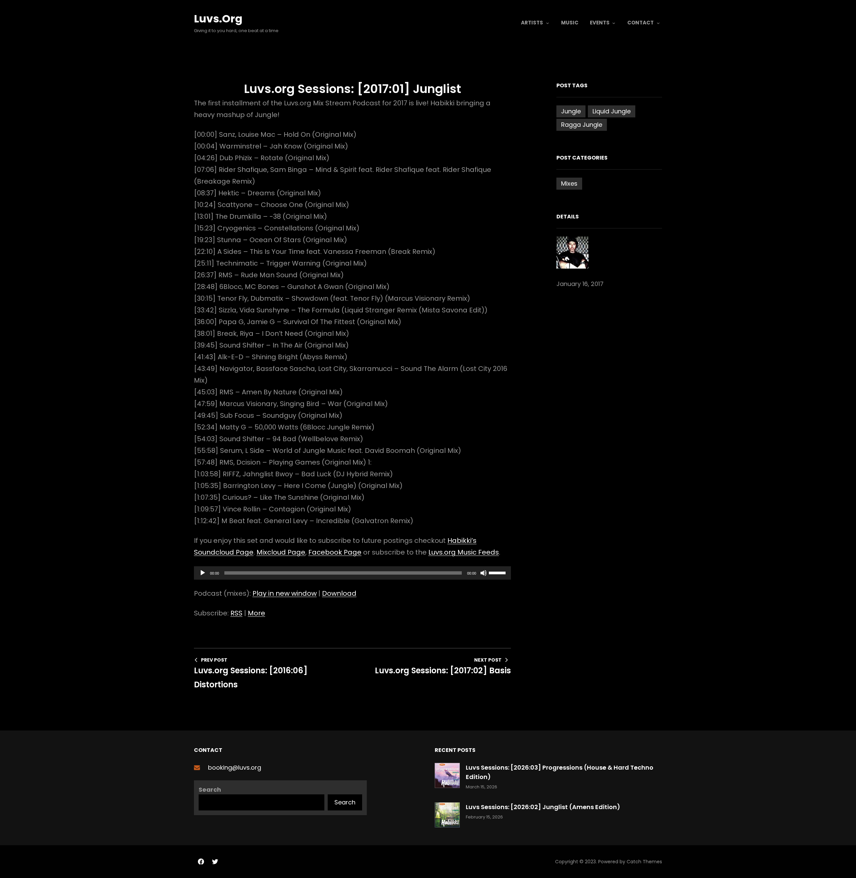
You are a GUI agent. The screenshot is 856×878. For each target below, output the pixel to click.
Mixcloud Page (280, 552)
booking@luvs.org (234, 767)
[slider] (498, 572)
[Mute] (483, 573)
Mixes (569, 183)
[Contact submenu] (658, 22)
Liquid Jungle (612, 111)
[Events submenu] (613, 22)
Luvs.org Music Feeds (463, 552)
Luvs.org (218, 18)
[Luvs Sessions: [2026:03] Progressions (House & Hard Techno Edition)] (447, 777)
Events (600, 22)
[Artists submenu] (547, 22)
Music (569, 22)
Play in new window (284, 593)
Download (339, 593)
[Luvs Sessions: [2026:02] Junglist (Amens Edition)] (447, 816)
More (256, 613)
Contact (640, 22)
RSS (236, 613)
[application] (352, 573)
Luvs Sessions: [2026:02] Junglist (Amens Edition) (543, 807)
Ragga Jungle (581, 124)
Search (210, 789)
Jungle (571, 111)
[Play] (202, 573)
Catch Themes (644, 861)
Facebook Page (334, 552)
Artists (532, 22)
